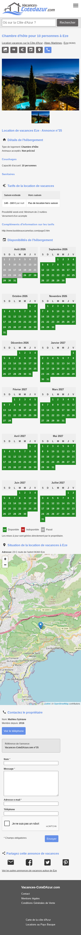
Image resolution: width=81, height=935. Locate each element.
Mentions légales (30, 898)
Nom (7, 759)
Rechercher (67, 22)
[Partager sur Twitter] (47, 862)
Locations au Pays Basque (40, 924)
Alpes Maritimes (53, 43)
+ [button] (5, 559)
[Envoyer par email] (11, 862)
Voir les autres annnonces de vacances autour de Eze (29, 870)
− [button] (5, 564)
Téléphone (9, 809)
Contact (25, 893)
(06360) (72, 43)
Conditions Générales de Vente (38, 903)
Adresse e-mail (13, 799)
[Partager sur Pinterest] (66, 862)
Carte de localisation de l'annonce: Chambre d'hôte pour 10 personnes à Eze (40, 629)
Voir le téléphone (14, 730)
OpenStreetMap (61, 703)
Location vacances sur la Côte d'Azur (22, 43)
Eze (66, 43)
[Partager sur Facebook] (29, 862)
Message (9, 769)
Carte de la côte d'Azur (38, 919)
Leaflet (47, 703)
